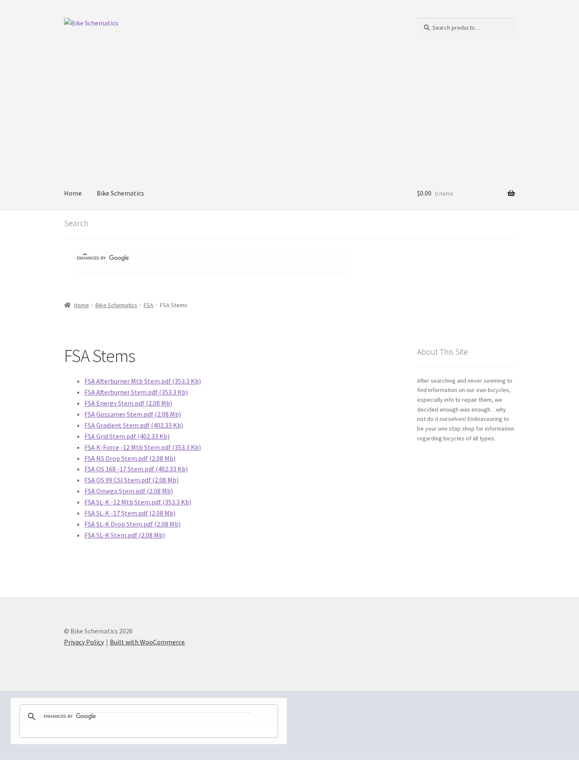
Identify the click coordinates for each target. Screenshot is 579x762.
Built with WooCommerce (147, 642)
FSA (148, 305)
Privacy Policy (84, 642)
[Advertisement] (289, 113)
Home (73, 193)
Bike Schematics (120, 193)
